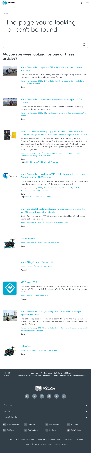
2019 (39, 153)
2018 (39, 223)
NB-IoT (44, 162)
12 (44, 81)
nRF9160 (29, 162)
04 (45, 113)
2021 (39, 328)
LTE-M (37, 162)
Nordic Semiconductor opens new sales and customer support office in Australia (52, 101)
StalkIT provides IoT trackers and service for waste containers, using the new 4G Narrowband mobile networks (53, 210)
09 (44, 153)
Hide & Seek (26, 346)
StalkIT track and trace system (57, 223)
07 (44, 328)
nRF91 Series (53, 162)
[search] (84, 45)
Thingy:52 (38, 266)
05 (45, 243)
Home (5, 13)
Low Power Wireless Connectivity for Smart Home (51, 373)
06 (45, 188)
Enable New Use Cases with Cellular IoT (34, 376)
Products (30, 266)
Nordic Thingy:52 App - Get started (37, 262)
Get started (48, 266)
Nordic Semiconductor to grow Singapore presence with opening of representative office (51, 313)
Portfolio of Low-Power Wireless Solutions (69, 376)
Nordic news (31, 81)
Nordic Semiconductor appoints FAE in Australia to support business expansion (51, 69)
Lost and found (28, 239)
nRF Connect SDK (29, 282)
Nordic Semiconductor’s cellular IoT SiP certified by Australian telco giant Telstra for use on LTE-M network (53, 176)
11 (43, 223)
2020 (40, 81)
